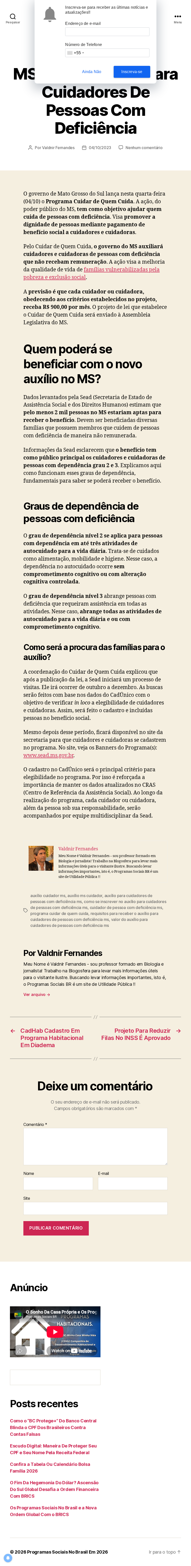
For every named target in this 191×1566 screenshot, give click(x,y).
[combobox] (75, 53)
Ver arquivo (36, 994)
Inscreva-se (131, 72)
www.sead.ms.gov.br (48, 755)
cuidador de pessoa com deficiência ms (126, 907)
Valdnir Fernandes (58, 147)
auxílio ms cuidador (84, 895)
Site (26, 1198)
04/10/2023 (100, 147)
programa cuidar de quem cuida (59, 913)
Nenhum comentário (144, 147)
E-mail (103, 1173)
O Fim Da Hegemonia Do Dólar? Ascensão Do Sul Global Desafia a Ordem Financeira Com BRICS (54, 1489)
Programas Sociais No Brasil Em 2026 (67, 1552)
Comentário (35, 1124)
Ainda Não (91, 72)
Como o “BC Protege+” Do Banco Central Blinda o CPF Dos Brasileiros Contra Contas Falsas (53, 1427)
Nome (28, 1173)
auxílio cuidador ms (47, 895)
